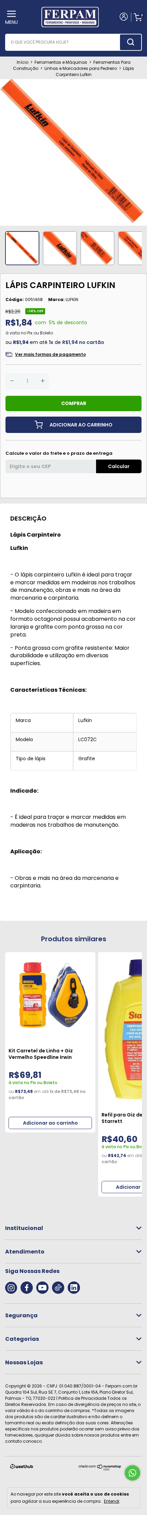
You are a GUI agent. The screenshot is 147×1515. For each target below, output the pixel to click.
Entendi (111, 1501)
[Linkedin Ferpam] (74, 1287)
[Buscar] (130, 42)
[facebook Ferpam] (27, 1287)
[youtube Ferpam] (42, 1287)
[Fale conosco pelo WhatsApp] (132, 1473)
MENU (11, 22)
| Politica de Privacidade (81, 1398)
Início (22, 62)
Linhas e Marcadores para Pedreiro (80, 68)
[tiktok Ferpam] (58, 1287)
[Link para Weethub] (21, 1468)
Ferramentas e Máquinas (61, 62)
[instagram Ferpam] (11, 1287)
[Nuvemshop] (100, 1469)
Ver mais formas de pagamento (50, 354)
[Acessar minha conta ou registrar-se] (123, 17)
